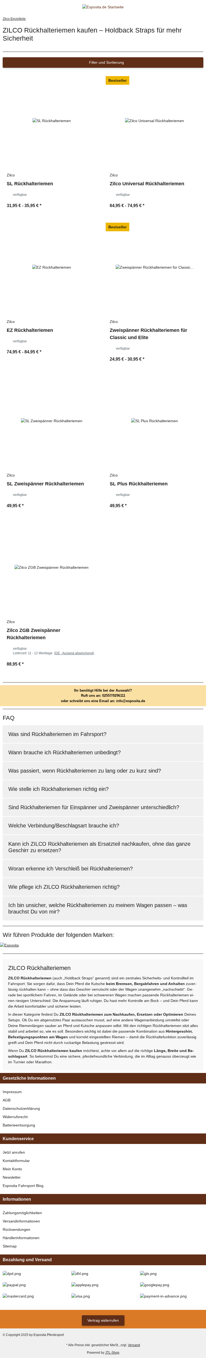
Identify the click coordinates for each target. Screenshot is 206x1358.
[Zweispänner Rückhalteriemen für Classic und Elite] (154, 267)
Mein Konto (12, 1169)
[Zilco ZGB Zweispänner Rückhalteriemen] (51, 567)
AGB (6, 1100)
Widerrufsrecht (15, 1117)
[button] (191, 7)
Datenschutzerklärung (21, 1108)
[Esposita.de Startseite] (103, 7)
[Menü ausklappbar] (5, 7)
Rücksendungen (16, 1229)
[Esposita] (9, 945)
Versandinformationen (21, 1221)
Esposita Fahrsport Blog (23, 1185)
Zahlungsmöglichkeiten (22, 1213)
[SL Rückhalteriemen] (51, 121)
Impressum (12, 1092)
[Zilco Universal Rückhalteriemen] (154, 121)
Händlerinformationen (21, 1238)
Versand (134, 1345)
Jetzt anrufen (14, 1152)
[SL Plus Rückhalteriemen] (154, 421)
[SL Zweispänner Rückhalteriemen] (51, 421)
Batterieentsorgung (19, 1125)
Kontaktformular (16, 1160)
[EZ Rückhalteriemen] (51, 267)
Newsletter (12, 1177)
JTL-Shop (112, 1353)
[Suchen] (15, 7)
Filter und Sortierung (106, 62)
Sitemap (10, 1246)
